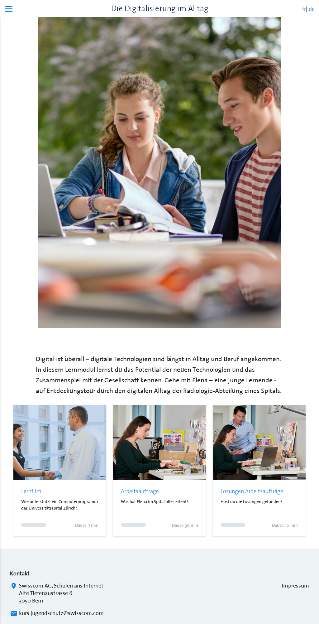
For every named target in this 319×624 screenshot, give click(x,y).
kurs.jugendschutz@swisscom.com (61, 612)
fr (304, 8)
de (312, 8)
